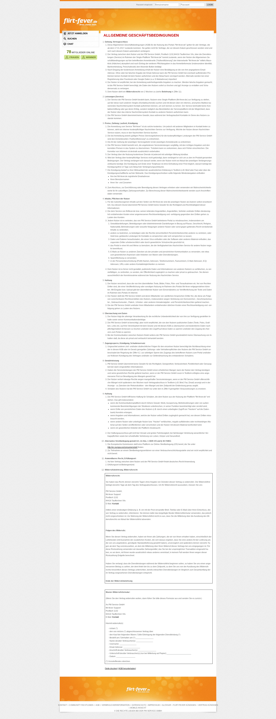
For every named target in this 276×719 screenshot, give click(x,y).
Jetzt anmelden (77, 33)
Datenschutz (139, 705)
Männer (91, 57)
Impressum (154, 705)
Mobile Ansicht (138, 708)
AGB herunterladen (127, 668)
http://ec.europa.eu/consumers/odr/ (122, 447)
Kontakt (115, 504)
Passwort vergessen (144, 5)
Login (210, 5)
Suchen (72, 38)
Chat (70, 44)
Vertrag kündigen (208, 705)
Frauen (74, 57)
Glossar (166, 705)
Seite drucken (111, 668)
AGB (98, 705)
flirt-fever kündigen (184, 705)
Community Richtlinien (81, 705)
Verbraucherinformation (116, 705)
